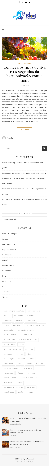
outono (40, 363)
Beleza (7, 316)
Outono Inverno (11, 368)
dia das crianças (28, 335)
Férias (30, 354)
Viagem (5, 297)
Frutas (20, 354)
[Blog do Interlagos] (24, 15)
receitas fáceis (11, 378)
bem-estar (18, 316)
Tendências (9, 392)
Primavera (8, 373)
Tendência (6, 292)
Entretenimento (8, 244)
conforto (31, 320)
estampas (8, 354)
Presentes (6, 281)
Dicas (21, 344)
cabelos (31, 316)
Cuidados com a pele (35, 325)
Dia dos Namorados (28, 340)
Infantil (5, 260)
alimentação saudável (14, 311)
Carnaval (8, 320)
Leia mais (24, 130)
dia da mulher (10, 335)
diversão (29, 349)
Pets (4, 276)
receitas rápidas (29, 378)
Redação (10, 138)
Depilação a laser (26, 330)
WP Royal (30, 462)
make (32, 359)
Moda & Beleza (8, 265)
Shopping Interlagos (13, 387)
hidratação (9, 359)
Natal (29, 363)
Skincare (31, 387)
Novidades (6, 270)
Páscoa (20, 373)
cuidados (17, 325)
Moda (20, 363)
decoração (9, 330)
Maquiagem (9, 363)
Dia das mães (9, 340)
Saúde (4, 286)
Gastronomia (24, 63)
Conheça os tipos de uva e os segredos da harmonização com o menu (24, 74)
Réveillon (8, 382)
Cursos (5, 239)
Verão (20, 392)
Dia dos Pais (9, 344)
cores (6, 325)
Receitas (31, 373)
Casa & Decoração (9, 233)
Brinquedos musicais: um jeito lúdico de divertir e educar (24, 173)
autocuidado (34, 311)
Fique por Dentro (9, 249)
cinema (19, 320)
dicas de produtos (12, 349)
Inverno (22, 359)
